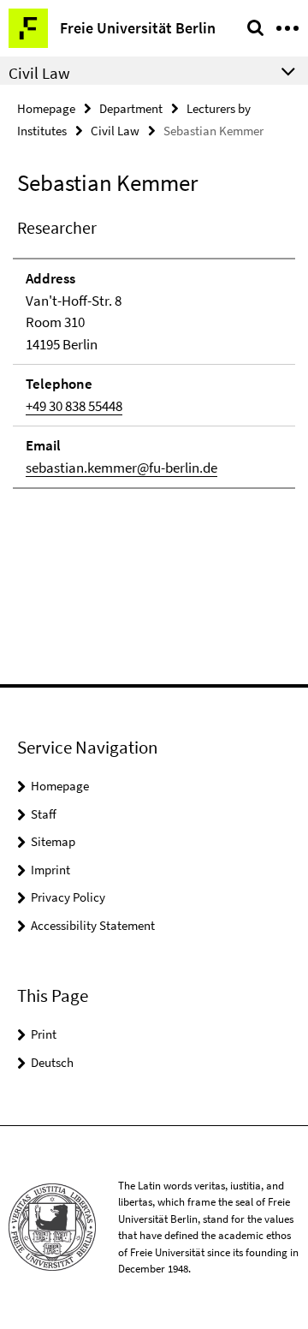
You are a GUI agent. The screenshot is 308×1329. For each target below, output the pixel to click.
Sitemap (53, 841)
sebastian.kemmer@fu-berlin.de (121, 467)
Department (131, 108)
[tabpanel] (154, 352)
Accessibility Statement (93, 925)
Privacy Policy (68, 897)
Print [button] (43, 1034)
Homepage (46, 108)
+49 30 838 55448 (74, 405)
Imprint (50, 869)
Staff (43, 814)
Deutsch (52, 1062)
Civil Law (115, 130)
